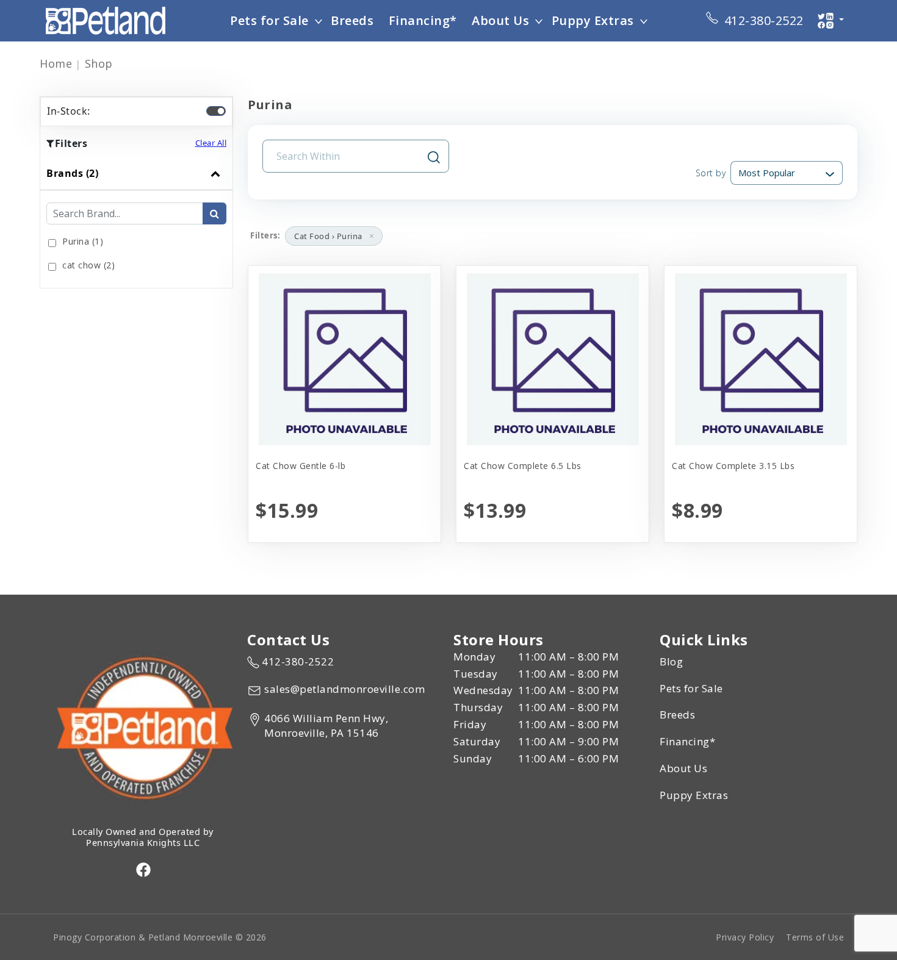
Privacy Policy (745, 937)
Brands (72, 173)
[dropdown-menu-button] (318, 20)
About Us (500, 20)
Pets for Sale (269, 20)
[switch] (216, 111)
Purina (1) (82, 241)
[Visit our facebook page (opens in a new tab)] (143, 869)
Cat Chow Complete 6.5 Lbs (523, 465)
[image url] (105, 19)
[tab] (136, 222)
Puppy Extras (593, 20)
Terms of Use (815, 937)
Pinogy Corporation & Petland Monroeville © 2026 (160, 937)
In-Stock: (68, 111)
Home (56, 63)
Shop (99, 63)
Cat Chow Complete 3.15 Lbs (733, 465)
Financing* (423, 20)
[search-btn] (214, 213)
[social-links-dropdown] (830, 21)
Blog (671, 661)
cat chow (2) (88, 265)
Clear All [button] (211, 142)
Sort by (711, 173)
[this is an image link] (142, 727)
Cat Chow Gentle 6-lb (300, 465)
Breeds (352, 20)
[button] (371, 236)
